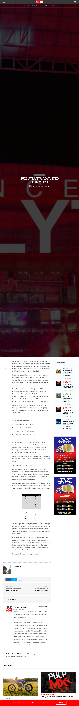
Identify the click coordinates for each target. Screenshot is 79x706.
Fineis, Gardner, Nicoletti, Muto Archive (68, 412)
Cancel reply (31, 654)
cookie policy (50, 702)
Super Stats (66, 419)
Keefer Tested (67, 368)
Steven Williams (22, 654)
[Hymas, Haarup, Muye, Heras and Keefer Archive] (58, 382)
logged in (14, 656)
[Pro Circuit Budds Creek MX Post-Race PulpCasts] (58, 395)
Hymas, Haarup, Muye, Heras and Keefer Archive (68, 386)
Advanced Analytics (39, 174)
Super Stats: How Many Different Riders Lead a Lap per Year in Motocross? (68, 425)
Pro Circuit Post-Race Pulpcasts (68, 394)
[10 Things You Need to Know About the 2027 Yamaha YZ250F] (58, 370)
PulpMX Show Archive (67, 382)
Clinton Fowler (36, 186)
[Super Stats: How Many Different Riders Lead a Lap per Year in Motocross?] (58, 421)
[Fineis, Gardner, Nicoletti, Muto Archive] (58, 408)
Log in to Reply (43, 606)
